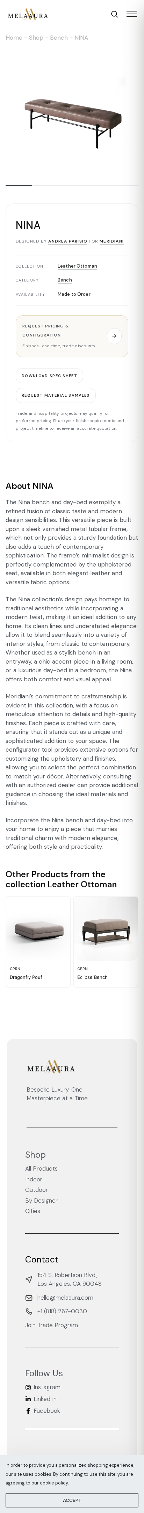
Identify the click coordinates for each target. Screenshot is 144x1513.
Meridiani (112, 241)
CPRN (15, 969)
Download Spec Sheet (49, 375)
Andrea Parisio (67, 241)
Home (14, 37)
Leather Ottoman (77, 266)
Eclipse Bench (92, 977)
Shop (36, 37)
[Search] (114, 14)
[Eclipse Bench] (106, 929)
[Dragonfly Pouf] (38, 929)
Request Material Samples (56, 395)
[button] (72, 336)
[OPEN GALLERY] (72, 112)
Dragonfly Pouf (26, 977)
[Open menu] (132, 14)
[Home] (28, 14)
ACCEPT (72, 1500)
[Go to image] (19, 185)
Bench (59, 37)
